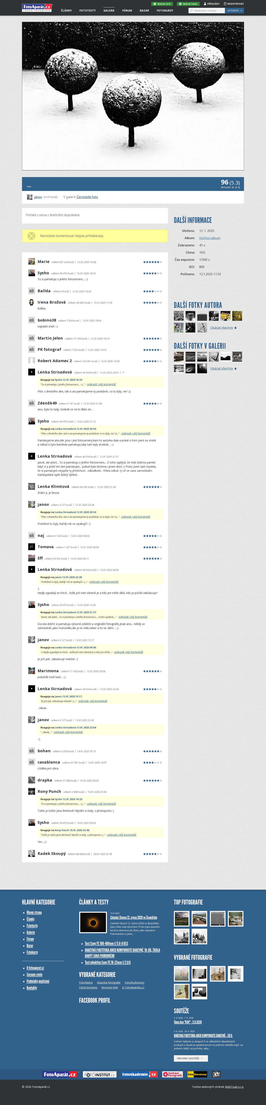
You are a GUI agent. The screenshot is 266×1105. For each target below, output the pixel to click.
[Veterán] (179, 357)
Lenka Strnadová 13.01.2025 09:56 (75, 647)
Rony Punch (49, 791)
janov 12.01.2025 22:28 (68, 577)
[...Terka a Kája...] (179, 368)
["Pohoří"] (190, 357)
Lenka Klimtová (53, 486)
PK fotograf (49, 349)
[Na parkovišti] (190, 368)
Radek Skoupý (52, 853)
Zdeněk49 (47, 403)
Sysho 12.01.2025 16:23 (68, 379)
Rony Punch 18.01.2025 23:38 (72, 830)
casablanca (49, 762)
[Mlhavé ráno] (202, 357)
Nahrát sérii (164, 4)
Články (66, 10)
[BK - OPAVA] (225, 316)
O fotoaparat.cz (35, 967)
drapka (45, 780)
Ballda (44, 291)
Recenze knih (109, 987)
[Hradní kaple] (202, 368)
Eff (40, 558)
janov (38, 197)
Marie (43, 261)
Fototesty (87, 10)
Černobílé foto (87, 197)
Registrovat (235, 3)
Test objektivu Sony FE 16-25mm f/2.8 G (108, 962)
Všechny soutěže (189, 1058)
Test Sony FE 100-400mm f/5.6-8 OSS (106, 943)
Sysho (43, 273)
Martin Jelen (50, 338)
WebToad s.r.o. (234, 1087)
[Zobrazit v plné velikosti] (133, 96)
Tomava (46, 546)
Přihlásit (213, 3)
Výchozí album (209, 238)
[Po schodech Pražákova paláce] (214, 357)
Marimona (48, 670)
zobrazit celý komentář (101, 384)
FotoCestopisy (88, 987)
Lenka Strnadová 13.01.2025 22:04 (75, 727)
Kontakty (32, 987)
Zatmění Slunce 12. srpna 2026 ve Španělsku (133, 917)
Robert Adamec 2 (55, 360)
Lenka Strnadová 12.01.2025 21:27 (75, 612)
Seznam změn (34, 974)
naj (41, 535)
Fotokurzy (165, 10)
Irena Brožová (52, 302)
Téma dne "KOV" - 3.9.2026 (188, 1022)
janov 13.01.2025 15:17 (68, 696)
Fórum (127, 10)
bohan (44, 751)
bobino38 (47, 320)
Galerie (109, 10)
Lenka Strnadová (55, 372)
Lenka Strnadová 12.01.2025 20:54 (75, 428)
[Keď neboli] (237, 357)
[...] (179, 316)
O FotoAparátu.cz (133, 987)
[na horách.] (225, 357)
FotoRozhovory (134, 982)
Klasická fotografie (109, 982)
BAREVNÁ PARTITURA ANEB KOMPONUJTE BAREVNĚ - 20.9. (203, 1035)
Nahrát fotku (190, 4)
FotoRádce (86, 982)
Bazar (144, 10)
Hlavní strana (34, 912)
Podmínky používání (38, 981)
